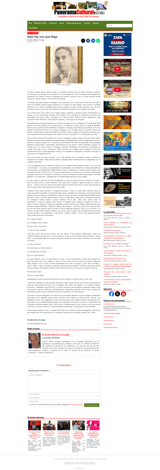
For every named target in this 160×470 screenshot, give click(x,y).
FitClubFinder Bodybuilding (112, 313)
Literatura (53, 23)
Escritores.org (108, 324)
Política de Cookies (88, 459)
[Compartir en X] (83, 41)
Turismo (87, 23)
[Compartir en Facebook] (88, 41)
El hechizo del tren (109, 304)
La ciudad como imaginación (112, 230)
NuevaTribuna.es (109, 317)
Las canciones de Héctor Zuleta (113, 215)
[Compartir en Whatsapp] (98, 41)
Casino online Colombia (111, 327)
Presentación (64, 459)
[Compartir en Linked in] (93, 41)
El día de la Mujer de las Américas (64, 432)
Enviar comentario (91, 405)
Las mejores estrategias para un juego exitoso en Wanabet (93, 434)
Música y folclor (40, 23)
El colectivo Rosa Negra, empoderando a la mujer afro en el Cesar (35, 435)
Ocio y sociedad (33, 33)
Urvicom (83, 468)
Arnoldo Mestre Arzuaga (35, 40)
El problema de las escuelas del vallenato (116, 243)
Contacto (56, 459)
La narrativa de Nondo (51, 338)
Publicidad (72, 459)
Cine (30, 23)
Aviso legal (79, 459)
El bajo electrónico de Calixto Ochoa (114, 258)
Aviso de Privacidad (76, 404)
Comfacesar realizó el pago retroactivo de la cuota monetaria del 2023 (78, 435)
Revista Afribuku (109, 320)
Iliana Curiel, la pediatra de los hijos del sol (49, 433)
